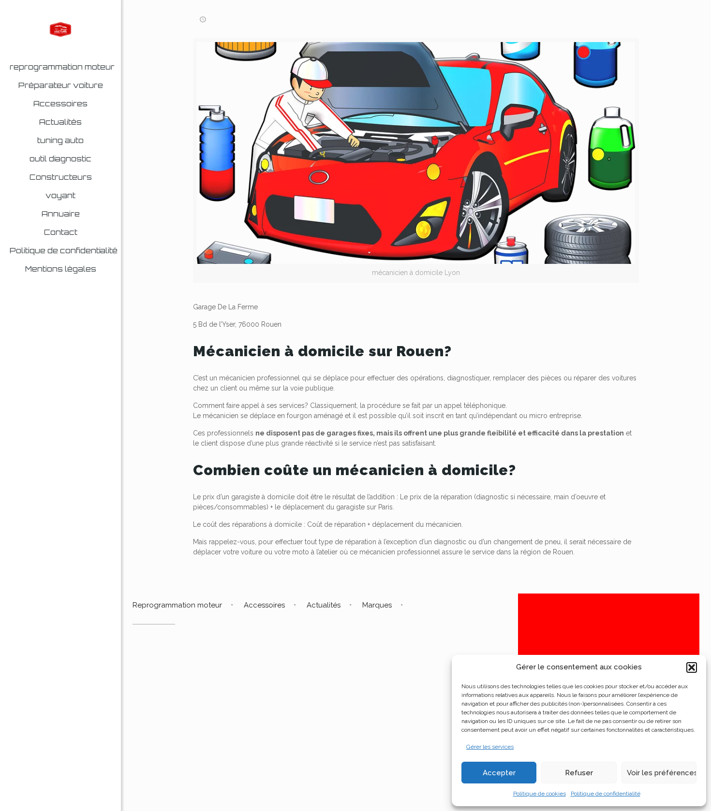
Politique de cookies (539, 793)
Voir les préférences (661, 772)
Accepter (499, 772)
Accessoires (264, 605)
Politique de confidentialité (605, 793)
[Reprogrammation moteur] (60, 29)
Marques (377, 605)
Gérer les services (490, 746)
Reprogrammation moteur (177, 605)
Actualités (324, 605)
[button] (691, 667)
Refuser (579, 772)
